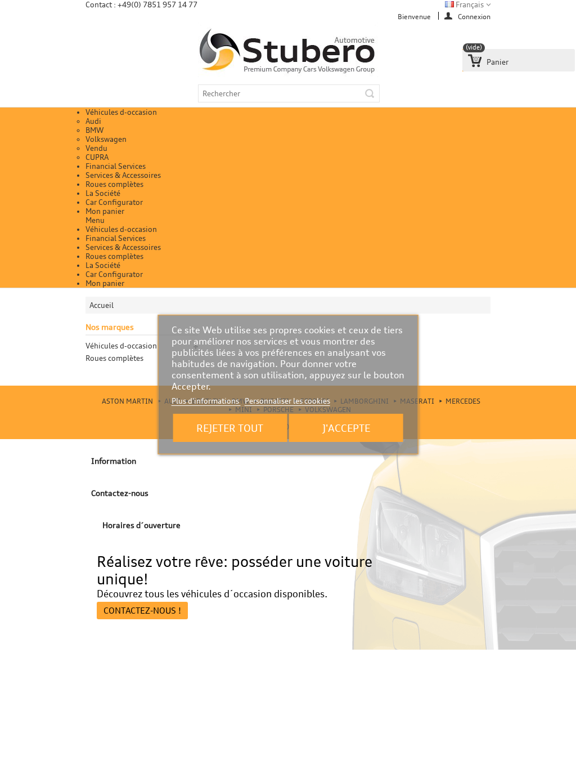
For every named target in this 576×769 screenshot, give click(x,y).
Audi (93, 121)
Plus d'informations (206, 400)
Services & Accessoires (123, 175)
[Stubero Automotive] (288, 52)
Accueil (101, 305)
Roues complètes (114, 184)
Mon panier (105, 211)
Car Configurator (114, 202)
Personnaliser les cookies (287, 400)
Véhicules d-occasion (121, 112)
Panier (487, 57)
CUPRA (97, 157)
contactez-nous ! (142, 610)
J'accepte (346, 428)
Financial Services (116, 166)
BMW (95, 130)
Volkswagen (106, 139)
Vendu (96, 148)
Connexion (474, 16)
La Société (103, 193)
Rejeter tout (229, 428)
